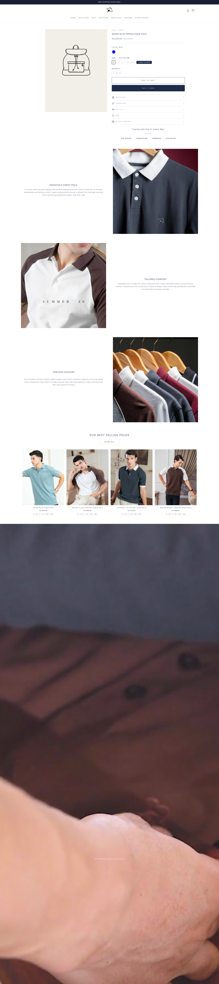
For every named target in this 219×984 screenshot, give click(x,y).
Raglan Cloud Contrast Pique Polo (87, 507)
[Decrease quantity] (113, 73)
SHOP (121, 30)
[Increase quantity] (119, 73)
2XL (132, 62)
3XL (52, 514)
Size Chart (122, 58)
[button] (26, 10)
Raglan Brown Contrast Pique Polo (176, 507)
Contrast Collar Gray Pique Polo (131, 507)
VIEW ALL (109, 442)
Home (114, 30)
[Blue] (114, 52)
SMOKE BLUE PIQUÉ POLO (43, 507)
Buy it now (148, 88)
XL (128, 62)
